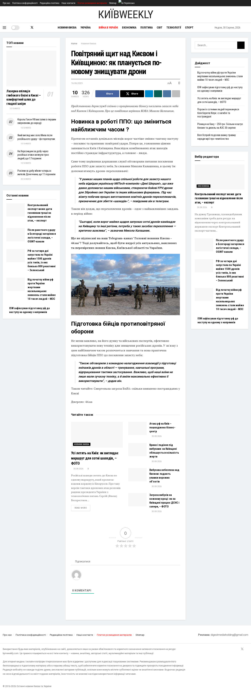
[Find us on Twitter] (32, 27)
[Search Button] (246, 27)
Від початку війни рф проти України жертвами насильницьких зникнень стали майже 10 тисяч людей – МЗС (220, 76)
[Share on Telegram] (149, 93)
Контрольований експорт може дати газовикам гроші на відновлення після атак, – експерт (40, 212)
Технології (173, 27)
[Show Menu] (4, 27)
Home (74, 43)
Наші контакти (68, 3)
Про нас (6, 3)
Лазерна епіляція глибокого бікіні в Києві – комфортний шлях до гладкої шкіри (23, 97)
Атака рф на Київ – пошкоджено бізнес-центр (162, 427)
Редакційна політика (49, 3)
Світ (159, 27)
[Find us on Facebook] (26, 27)
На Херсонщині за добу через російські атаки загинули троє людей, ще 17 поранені (33, 155)
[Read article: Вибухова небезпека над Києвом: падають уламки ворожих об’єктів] (137, 474)
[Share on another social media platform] (176, 93)
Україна (85, 27)
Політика (146, 27)
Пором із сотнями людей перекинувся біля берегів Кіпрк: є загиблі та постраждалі (218, 113)
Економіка (129, 27)
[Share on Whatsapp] (158, 93)
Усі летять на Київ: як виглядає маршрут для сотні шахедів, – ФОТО (95, 458)
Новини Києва (67, 27)
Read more (82, 508)
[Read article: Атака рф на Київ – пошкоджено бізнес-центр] (137, 428)
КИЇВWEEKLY (125, 14)
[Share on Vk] (167, 93)
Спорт (189, 27)
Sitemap (112, 3)
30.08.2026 (78, 469)
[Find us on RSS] (38, 27)
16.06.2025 (77, 83)
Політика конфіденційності (25, 3)
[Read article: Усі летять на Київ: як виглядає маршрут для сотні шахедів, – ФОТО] (97, 435)
